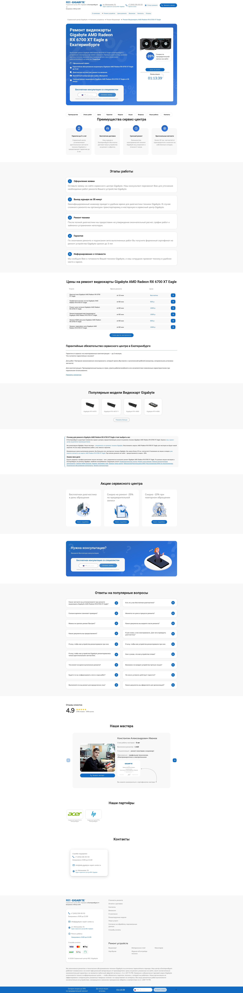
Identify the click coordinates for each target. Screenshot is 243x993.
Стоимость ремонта (115, 900)
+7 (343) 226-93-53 (135, 4)
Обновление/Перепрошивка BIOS (135, 463)
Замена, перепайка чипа (100, 463)
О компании (96, 13)
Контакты (140, 13)
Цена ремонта (122, 13)
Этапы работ (87, 114)
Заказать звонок (169, 5)
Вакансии (132, 13)
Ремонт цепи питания (144, 461)
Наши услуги (113, 921)
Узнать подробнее (83, 522)
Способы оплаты (114, 930)
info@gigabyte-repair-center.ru (82, 922)
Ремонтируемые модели (117, 917)
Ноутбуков (112, 951)
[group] (75, 816)
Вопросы (141, 114)
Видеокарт (112, 948)
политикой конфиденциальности (110, 98)
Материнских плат (138, 948)
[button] (175, 760)
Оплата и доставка (115, 904)
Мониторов (159, 948)
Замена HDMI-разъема (83, 463)
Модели (120, 114)
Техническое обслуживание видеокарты (80, 465)
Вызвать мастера (98, 775)
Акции (130, 114)
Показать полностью (73, 375)
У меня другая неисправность (121, 335)
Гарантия (109, 114)
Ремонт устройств (109, 13)
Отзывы (148, 13)
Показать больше (121, 420)
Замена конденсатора (101, 465)
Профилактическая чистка (128, 461)
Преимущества (73, 114)
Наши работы (153, 114)
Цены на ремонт (155, 69)
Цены (99, 114)
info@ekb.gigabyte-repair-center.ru (88, 865)
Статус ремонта (152, 5)
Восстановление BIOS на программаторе (159, 463)
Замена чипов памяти (116, 463)
